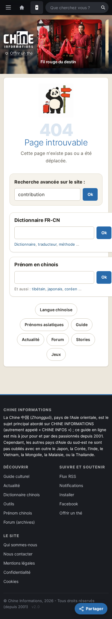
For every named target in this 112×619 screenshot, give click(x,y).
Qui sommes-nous (20, 544)
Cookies (10, 581)
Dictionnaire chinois (21, 494)
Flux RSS (67, 476)
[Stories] (36, 7)
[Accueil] (22, 7)
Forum (57, 339)
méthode (67, 244)
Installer (66, 494)
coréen (71, 289)
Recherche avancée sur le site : (49, 182)
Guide (82, 324)
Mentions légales (19, 563)
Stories (83, 339)
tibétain (38, 289)
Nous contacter (17, 553)
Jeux (56, 354)
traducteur (47, 244)
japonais (55, 289)
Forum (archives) (19, 522)
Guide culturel (16, 476)
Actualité (30, 339)
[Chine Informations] (19, 39)
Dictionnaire (25, 244)
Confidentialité (16, 572)
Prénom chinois (17, 512)
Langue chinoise (56, 309)
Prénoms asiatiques (44, 324)
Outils (8, 503)
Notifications (71, 485)
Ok (90, 194)
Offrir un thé (21, 53)
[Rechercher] (103, 7)
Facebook (68, 503)
